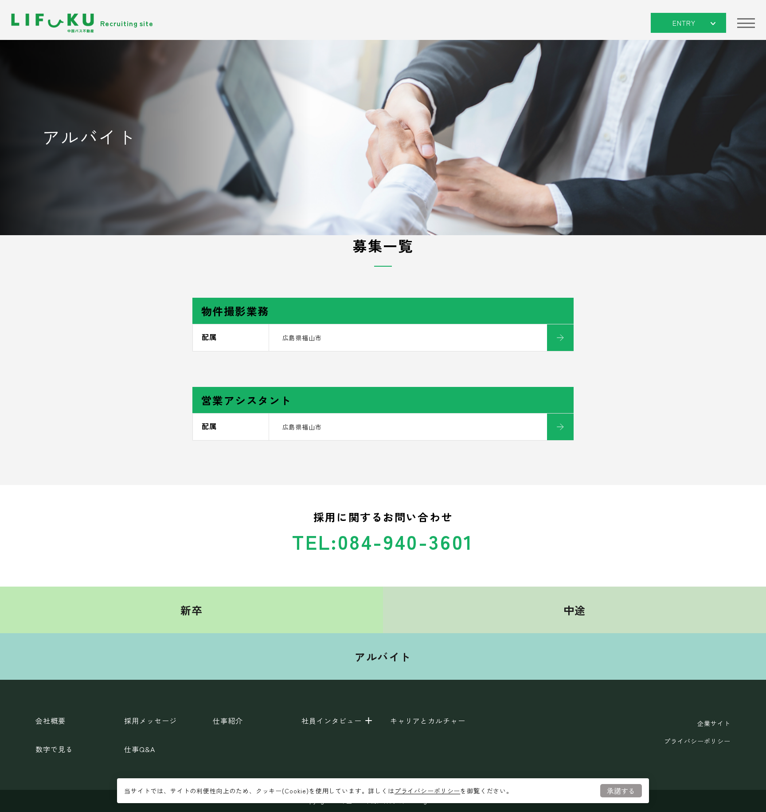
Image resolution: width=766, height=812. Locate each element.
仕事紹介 (228, 720)
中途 (574, 610)
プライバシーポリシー (427, 790)
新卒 (191, 610)
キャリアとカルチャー (427, 720)
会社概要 (50, 720)
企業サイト (714, 723)
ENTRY (684, 22)
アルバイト (383, 656)
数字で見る (54, 749)
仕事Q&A (139, 749)
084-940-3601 (406, 541)
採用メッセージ (150, 720)
